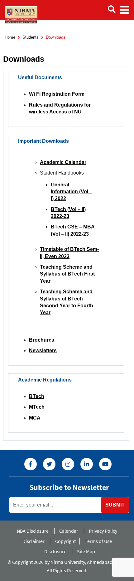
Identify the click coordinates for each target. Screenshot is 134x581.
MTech (37, 407)
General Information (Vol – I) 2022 (71, 191)
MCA (35, 417)
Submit (115, 504)
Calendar (68, 531)
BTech (36, 396)
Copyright (65, 541)
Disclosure (55, 551)
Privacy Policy (103, 531)
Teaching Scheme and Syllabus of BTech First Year (67, 274)
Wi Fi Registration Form (56, 94)
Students (30, 37)
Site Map (86, 551)
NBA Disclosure (33, 531)
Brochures (41, 340)
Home (10, 37)
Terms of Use (98, 541)
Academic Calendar (63, 162)
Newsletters (43, 350)
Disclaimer (33, 541)
